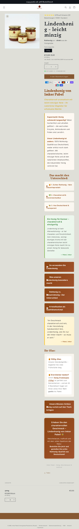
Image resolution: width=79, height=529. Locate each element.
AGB (64, 525)
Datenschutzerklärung (55, 525)
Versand (69, 525)
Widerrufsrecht (43, 525)
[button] (4, 7)
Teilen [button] (48, 473)
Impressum (40, 527)
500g (48, 50)
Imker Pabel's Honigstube (19, 525)
